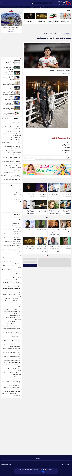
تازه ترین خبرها (18, 199)
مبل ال (19, 201)
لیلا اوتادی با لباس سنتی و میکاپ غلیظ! (66, 247)
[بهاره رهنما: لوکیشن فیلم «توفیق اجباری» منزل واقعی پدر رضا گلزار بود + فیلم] (53, 204)
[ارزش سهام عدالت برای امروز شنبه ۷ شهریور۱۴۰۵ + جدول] (17, 83)
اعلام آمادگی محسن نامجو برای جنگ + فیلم (29, 20)
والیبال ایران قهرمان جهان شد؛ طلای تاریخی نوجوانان (11, 269)
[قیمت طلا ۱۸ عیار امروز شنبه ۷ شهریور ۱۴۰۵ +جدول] (41, 16)
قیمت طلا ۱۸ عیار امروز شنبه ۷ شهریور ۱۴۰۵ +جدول (41, 20)
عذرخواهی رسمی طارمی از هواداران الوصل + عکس (9, 98)
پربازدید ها (16, 118)
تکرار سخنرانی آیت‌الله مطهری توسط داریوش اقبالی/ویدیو (30, 194)
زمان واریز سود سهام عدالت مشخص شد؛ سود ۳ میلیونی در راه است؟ (53, 21)
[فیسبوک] (30, 158)
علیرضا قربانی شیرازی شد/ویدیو (14, 385)
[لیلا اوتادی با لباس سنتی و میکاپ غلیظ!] (65, 241)
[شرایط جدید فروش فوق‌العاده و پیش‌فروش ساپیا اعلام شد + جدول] (65, 16)
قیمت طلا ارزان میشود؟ (16, 379)
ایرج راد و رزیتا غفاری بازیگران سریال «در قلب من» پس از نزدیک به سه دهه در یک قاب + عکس (54, 232)
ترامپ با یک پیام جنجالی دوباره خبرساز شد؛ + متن (11, 245)
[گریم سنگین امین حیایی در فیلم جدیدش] (29, 224)
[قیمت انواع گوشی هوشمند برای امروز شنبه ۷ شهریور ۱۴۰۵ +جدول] (17, 103)
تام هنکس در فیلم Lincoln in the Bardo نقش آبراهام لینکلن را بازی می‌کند (29, 211)
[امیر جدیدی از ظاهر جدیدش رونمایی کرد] (41, 204)
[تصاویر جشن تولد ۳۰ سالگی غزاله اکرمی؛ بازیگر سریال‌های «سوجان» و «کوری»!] (53, 241)
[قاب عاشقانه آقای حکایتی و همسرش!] (41, 224)
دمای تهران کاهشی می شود (15, 346)
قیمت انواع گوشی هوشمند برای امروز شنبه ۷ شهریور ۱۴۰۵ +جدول (9, 103)
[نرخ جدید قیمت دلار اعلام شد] (17, 88)
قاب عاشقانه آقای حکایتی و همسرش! (41, 230)
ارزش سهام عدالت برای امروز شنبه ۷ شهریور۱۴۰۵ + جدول (8, 83)
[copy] (68, 158)
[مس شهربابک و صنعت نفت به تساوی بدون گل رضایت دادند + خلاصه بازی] (17, 73)
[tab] (12, 31)
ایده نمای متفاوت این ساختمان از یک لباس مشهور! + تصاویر (11, 28)
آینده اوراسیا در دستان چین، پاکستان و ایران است (11, 326)
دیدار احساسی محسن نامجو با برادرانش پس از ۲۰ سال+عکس (41, 194)
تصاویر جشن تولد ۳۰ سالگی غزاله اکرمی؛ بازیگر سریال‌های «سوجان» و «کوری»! (54, 249)
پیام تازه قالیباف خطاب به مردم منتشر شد (12, 280)
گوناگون (69, 10)
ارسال (30, 265)
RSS (2, 3)
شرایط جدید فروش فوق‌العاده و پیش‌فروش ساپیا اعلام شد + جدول (65, 21)
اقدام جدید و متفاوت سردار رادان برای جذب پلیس (11, 307)
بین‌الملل (54, 7)
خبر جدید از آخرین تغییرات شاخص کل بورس (12, 344)
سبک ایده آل (18, 192)
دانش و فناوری (34, 7)
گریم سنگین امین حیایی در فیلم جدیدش (29, 230)
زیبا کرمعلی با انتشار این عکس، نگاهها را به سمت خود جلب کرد (66, 211)
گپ (69, 464)
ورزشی (40, 7)
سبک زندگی (27, 7)
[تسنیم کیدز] (47, 170)
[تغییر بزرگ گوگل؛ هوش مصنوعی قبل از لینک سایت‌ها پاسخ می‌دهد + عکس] (17, 62)
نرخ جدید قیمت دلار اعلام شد (8, 88)
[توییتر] (25, 158)
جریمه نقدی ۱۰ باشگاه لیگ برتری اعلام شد (12, 391)
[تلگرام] (27, 158)
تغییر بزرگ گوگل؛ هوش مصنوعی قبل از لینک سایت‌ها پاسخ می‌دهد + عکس (8, 63)
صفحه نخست (68, 7)
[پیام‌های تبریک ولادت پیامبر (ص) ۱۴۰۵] (17, 108)
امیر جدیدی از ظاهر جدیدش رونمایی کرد (42, 210)
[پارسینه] (64, 3)
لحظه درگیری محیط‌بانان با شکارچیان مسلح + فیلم (11, 309)
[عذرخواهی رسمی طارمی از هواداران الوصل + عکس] (17, 98)
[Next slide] (20, 19)
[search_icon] (32, 3)
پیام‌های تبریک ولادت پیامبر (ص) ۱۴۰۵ (8, 109)
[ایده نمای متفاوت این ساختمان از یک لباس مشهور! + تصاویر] (11, 19)
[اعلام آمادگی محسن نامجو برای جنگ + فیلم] (29, 16)
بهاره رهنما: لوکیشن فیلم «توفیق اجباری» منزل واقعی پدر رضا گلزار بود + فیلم (53, 211)
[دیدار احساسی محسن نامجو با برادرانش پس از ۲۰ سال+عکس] (41, 187)
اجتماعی (49, 7)
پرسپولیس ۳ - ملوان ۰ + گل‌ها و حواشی (13, 292)
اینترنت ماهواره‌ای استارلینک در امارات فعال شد (12, 298)
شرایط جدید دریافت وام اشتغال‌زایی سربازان (12, 321)
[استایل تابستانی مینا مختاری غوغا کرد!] (65, 224)
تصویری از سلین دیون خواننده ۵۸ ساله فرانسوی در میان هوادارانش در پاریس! (54, 195)
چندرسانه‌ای (21, 7)
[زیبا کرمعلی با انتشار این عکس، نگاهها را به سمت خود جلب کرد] (65, 204)
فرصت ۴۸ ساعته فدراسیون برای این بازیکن (12, 300)
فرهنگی (44, 7)
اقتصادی (63, 7)
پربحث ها (4, 118)
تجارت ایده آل (18, 197)
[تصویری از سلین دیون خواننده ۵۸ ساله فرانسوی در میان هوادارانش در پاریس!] (53, 187)
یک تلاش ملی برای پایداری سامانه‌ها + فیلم (12, 247)
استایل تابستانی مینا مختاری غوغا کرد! (67, 230)
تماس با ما (6, 3)
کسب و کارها (15, 7)
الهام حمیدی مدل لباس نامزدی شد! (13, 155)
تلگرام (64, 464)
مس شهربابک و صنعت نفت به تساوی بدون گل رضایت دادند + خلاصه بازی (8, 73)
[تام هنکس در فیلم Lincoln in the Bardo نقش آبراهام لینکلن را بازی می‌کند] (29, 204)
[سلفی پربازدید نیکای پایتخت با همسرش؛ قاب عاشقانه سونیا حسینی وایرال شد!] (41, 241)
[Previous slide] (2, 19)
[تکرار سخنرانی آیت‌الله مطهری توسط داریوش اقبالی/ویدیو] (29, 187)
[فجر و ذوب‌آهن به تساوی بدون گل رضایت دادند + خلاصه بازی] (17, 68)
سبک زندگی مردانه (17, 194)
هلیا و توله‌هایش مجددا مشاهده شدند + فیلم (12, 362)
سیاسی (58, 7)
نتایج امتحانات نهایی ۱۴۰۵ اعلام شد (8, 78)
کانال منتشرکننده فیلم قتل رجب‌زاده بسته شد (12, 360)
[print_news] (32, 158)
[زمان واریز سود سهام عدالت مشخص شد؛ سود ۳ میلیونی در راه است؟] (53, 16)
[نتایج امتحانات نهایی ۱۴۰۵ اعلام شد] (17, 78)
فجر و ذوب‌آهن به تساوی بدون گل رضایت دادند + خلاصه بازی (9, 68)
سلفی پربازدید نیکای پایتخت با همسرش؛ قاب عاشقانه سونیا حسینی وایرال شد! (41, 249)
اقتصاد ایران (18, 190)
